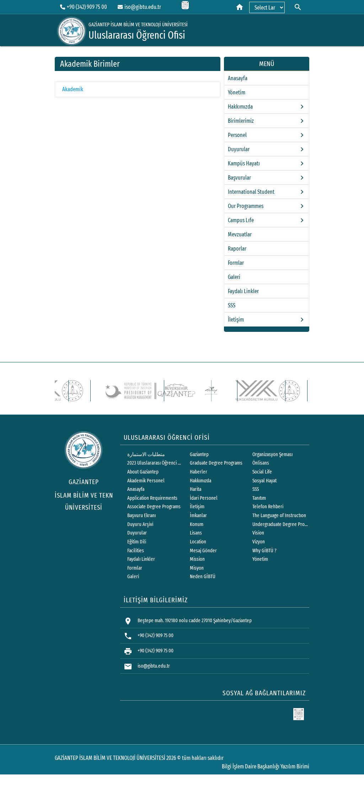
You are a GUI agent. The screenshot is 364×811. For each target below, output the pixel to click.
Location (198, 542)
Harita (195, 489)
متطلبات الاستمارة (146, 454)
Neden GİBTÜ (202, 577)
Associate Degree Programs (154, 507)
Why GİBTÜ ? (264, 551)
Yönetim (236, 92)
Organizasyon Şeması (272, 454)
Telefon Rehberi (267, 507)
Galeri (234, 277)
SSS (231, 305)
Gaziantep (199, 454)
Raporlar (237, 248)
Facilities (135, 551)
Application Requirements (152, 498)
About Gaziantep (143, 472)
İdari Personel (204, 498)
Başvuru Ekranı (141, 516)
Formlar (236, 262)
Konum (196, 524)
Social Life (262, 472)
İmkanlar (198, 516)
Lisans (196, 533)
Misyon (197, 568)
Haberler (198, 472)
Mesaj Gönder (203, 551)
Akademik (72, 89)
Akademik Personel (146, 481)
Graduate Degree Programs (216, 463)
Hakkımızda (200, 481)
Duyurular (137, 533)
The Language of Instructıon (279, 516)
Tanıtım (259, 498)
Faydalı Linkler (243, 291)
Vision (258, 533)
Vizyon (258, 542)
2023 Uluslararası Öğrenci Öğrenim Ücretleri (155, 463)
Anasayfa (237, 78)
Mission (197, 559)
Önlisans (260, 463)
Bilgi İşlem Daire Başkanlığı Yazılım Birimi (265, 766)
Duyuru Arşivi (140, 524)
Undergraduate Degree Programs (280, 524)
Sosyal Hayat (264, 481)
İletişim (197, 507)
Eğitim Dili (136, 542)
